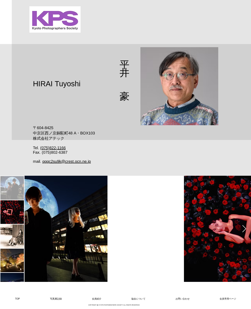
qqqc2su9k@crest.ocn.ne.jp (66, 161)
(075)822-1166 (53, 148)
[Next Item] (244, 229)
